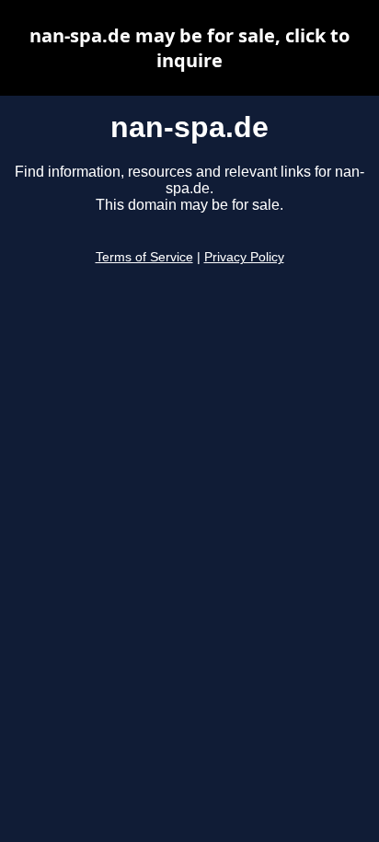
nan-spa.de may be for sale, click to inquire (189, 48)
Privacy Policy (244, 257)
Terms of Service (144, 257)
